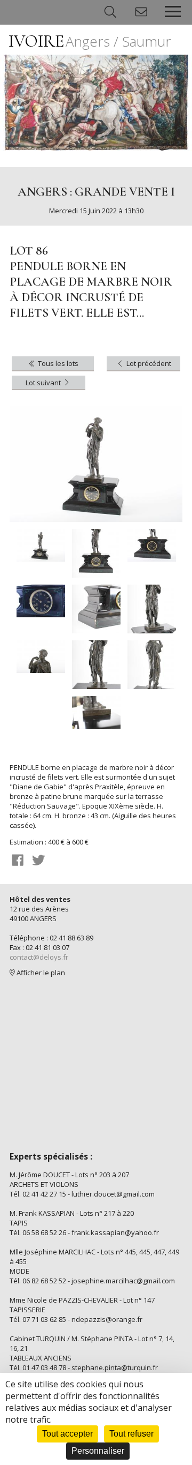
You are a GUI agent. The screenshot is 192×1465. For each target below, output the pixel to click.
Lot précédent (148, 363)
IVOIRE (90, 41)
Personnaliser (97, 1450)
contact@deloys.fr (39, 957)
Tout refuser (131, 1433)
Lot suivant (44, 382)
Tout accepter (67, 1433)
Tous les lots (57, 363)
